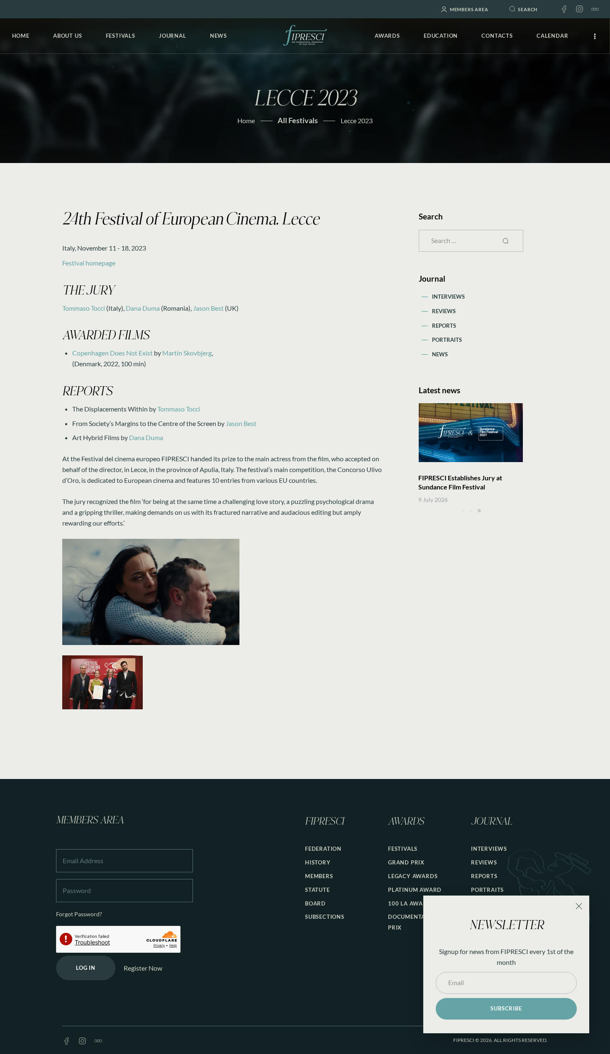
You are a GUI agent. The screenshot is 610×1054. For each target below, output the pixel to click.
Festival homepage (88, 263)
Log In (85, 967)
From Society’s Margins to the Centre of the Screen (144, 423)
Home (246, 120)
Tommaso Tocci (83, 308)
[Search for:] (471, 240)
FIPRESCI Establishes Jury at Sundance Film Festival (460, 482)
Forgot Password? (79, 914)
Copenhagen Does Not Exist (112, 353)
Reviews (444, 311)
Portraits (447, 339)
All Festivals (298, 120)
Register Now (143, 968)
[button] (462, 510)
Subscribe (506, 1008)
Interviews (448, 296)
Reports (444, 325)
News (440, 354)
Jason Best (208, 308)
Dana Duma (143, 308)
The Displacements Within (110, 409)
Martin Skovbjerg (187, 353)
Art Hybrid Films (96, 437)
